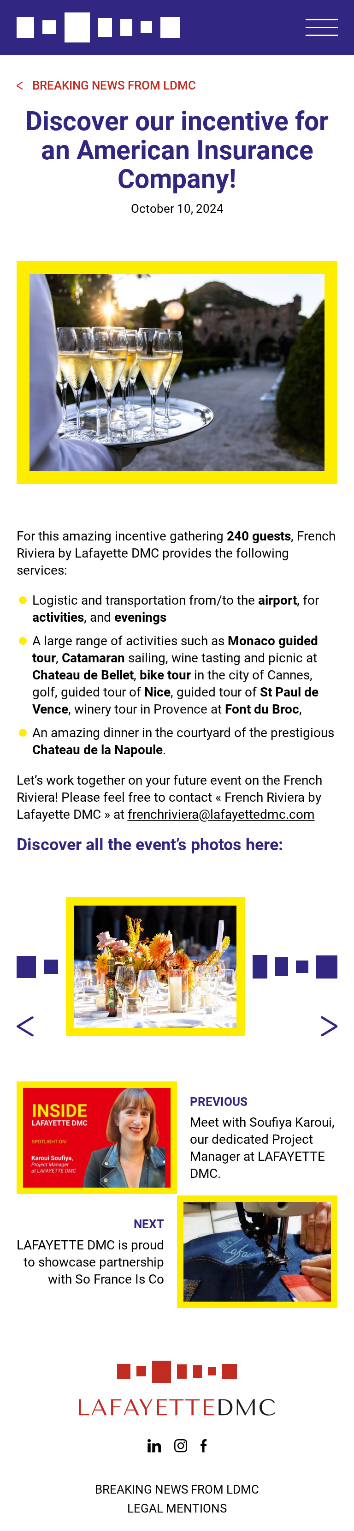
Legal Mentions (177, 1508)
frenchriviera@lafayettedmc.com (221, 814)
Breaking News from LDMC (114, 85)
